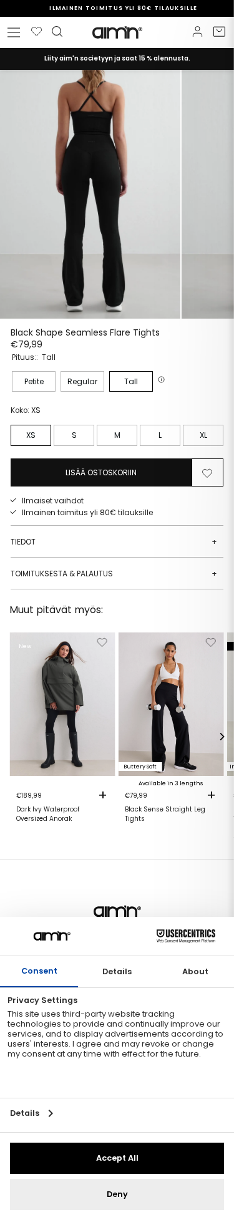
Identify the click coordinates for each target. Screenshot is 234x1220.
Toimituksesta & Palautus (114, 573)
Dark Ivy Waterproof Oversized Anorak (47, 814)
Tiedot (114, 541)
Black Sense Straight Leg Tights (165, 814)
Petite (34, 381)
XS (31, 435)
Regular (82, 381)
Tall (131, 381)
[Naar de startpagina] (117, 32)
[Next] (221, 736)
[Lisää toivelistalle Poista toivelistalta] (207, 472)
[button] (163, 379)
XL (203, 435)
